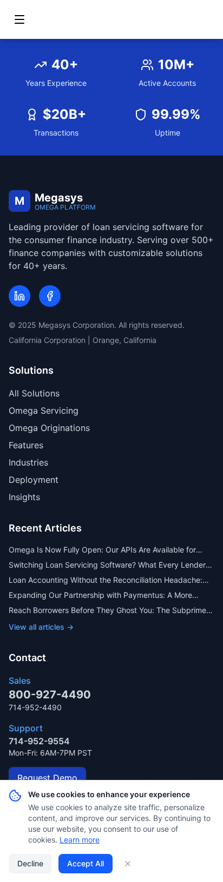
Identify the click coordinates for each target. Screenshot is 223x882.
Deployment (33, 479)
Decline (30, 863)
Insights (24, 497)
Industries (28, 462)
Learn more (80, 839)
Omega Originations (49, 427)
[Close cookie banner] (127, 863)
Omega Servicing (43, 410)
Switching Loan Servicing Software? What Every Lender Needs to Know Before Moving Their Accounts (107, 565)
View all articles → (41, 626)
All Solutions (34, 393)
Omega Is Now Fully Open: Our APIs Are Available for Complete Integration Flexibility (102, 550)
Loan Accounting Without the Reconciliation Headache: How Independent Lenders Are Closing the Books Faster (108, 580)
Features (26, 445)
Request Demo (47, 777)
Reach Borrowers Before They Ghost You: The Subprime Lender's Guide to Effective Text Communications (107, 610)
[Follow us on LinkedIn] (19, 296)
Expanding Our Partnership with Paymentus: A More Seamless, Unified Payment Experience (100, 595)
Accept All (85, 863)
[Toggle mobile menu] (19, 19)
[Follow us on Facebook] (50, 296)
